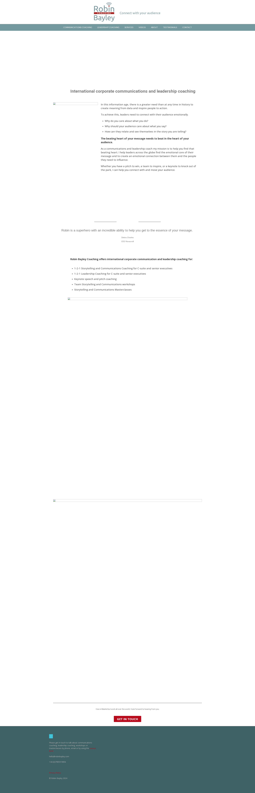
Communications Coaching (77, 27)
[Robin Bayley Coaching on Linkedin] (51, 736)
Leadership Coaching (108, 27)
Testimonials (170, 27)
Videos (142, 27)
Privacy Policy (55, 772)
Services (129, 27)
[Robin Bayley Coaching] (127, 12)
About (154, 27)
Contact (187, 27)
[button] (127, 719)
